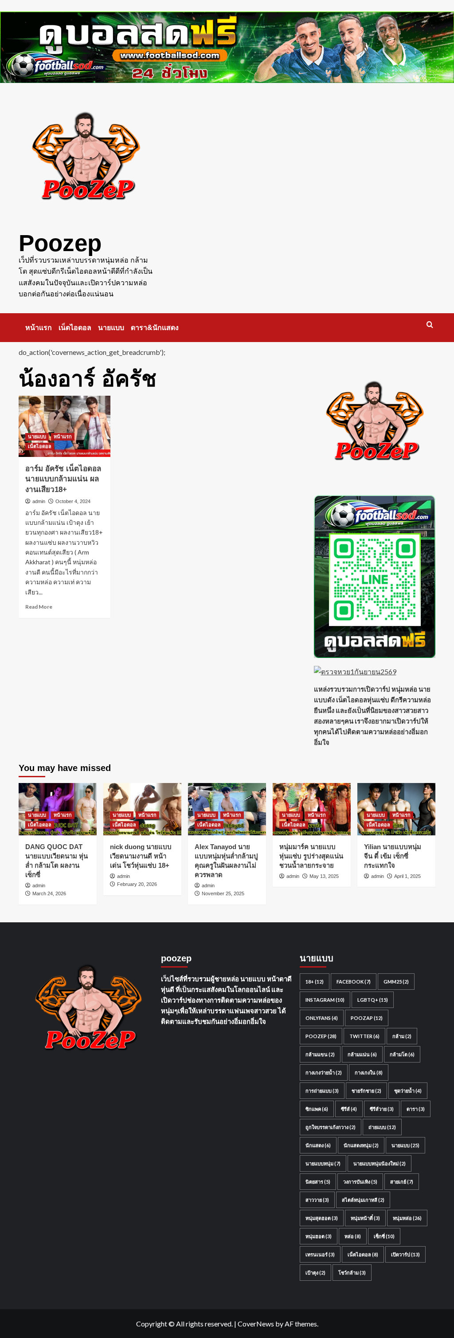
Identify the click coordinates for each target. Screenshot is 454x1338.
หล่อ (352, 1236)
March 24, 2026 (49, 893)
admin (38, 501)
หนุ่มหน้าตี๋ (365, 1218)
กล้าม (401, 1036)
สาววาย (317, 1200)
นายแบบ (111, 327)
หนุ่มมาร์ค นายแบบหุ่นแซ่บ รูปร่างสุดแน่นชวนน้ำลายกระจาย (311, 856)
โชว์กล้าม (352, 1272)
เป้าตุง (315, 1272)
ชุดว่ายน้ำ (408, 1091)
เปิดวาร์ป (405, 1254)
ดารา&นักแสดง (155, 327)
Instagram (324, 1000)
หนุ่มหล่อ (407, 1218)
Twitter (364, 1036)
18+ (314, 981)
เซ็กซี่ (384, 1236)
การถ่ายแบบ (322, 1091)
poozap (367, 1018)
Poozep (60, 243)
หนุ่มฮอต (318, 1236)
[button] (429, 324)
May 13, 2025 (324, 876)
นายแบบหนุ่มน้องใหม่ (379, 1163)
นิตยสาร (317, 1182)
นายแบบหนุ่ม (322, 1163)
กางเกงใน (369, 1072)
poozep (321, 1036)
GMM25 (396, 981)
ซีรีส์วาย (382, 1109)
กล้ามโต (402, 1054)
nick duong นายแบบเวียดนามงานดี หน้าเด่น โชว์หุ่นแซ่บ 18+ (141, 856)
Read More (38, 606)
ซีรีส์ (349, 1109)
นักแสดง (318, 1145)
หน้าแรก (38, 327)
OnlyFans (321, 1018)
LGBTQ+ (372, 1000)
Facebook (354, 981)
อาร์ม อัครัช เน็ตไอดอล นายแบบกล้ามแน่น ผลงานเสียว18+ (63, 479)
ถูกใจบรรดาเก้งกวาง (330, 1127)
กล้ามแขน (320, 1054)
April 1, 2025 (407, 876)
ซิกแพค (316, 1109)
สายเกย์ (401, 1182)
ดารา (416, 1109)
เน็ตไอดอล (75, 327)
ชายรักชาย (366, 1091)
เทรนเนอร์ (320, 1254)
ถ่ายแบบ (382, 1127)
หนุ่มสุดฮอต (321, 1218)
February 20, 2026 (137, 884)
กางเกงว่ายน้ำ (323, 1072)
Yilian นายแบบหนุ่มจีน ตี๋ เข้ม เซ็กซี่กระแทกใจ (392, 856)
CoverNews (256, 1323)
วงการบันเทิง (360, 1182)
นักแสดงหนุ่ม (361, 1145)
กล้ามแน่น (362, 1054)
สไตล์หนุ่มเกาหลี (363, 1200)
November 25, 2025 (223, 893)
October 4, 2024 (72, 501)
